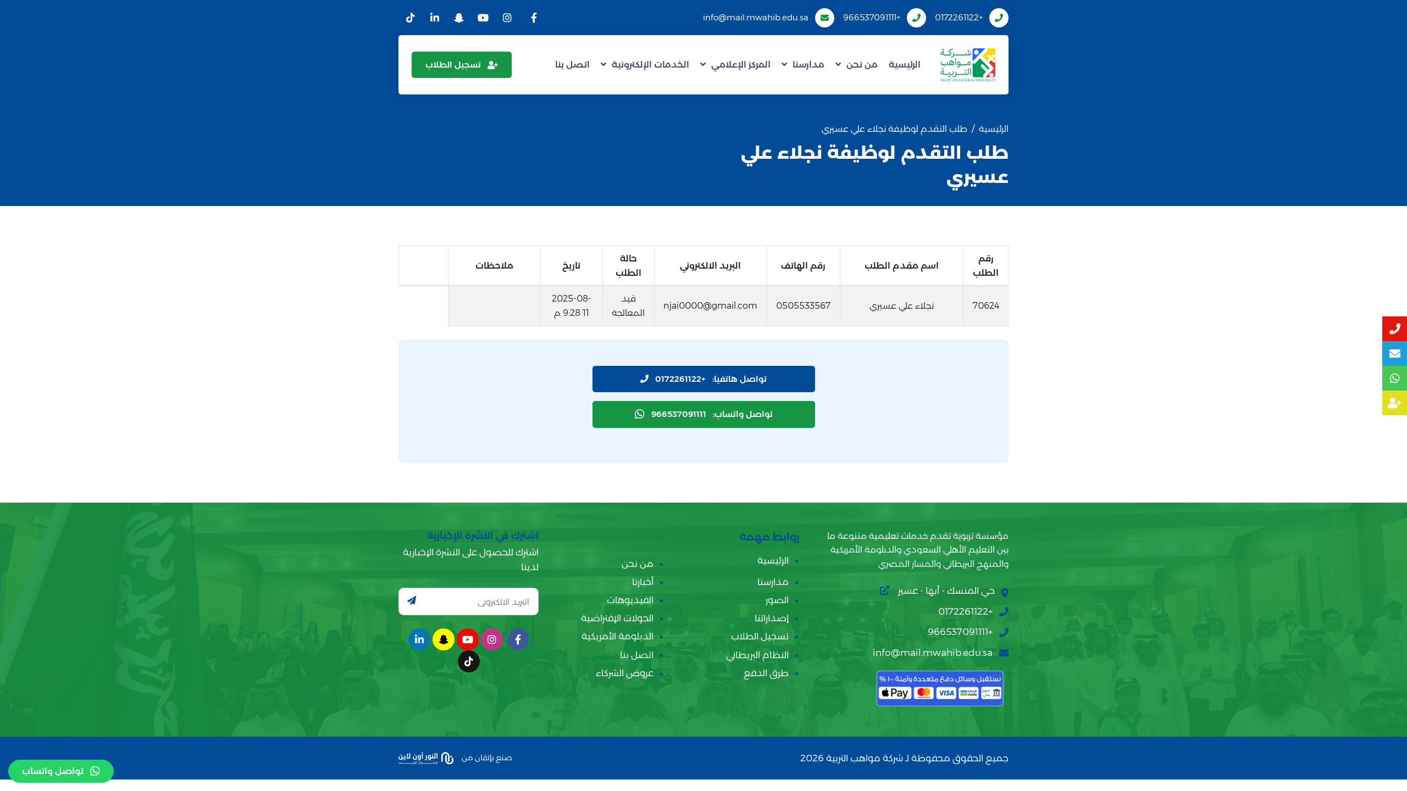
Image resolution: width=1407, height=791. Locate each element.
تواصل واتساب (53, 771)
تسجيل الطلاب (453, 64)
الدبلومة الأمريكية (617, 636)
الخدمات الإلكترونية (650, 64)
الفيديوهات (630, 599)
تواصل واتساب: (712, 414)
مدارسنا (808, 64)
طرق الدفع (766, 672)
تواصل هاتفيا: (711, 379)
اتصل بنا (572, 64)
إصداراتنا (772, 617)
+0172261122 (959, 17)
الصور (777, 599)
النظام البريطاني (757, 654)
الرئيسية (905, 64)
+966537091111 (871, 17)
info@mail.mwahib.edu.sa (755, 17)
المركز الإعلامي (741, 64)
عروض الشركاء (624, 672)
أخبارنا (642, 581)
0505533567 (803, 305)
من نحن (862, 64)
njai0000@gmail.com (710, 305)
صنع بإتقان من (486, 757)
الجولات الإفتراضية (617, 617)
